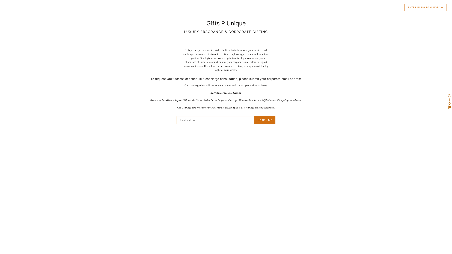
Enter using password (425, 7)
